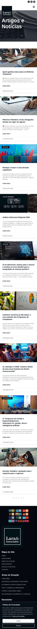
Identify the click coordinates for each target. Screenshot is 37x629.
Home (4, 555)
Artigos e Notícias (8, 567)
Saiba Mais (6, 86)
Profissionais (7, 564)
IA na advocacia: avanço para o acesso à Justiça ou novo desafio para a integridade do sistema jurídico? (18, 267)
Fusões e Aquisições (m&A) (11, 591)
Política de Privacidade (18, 616)
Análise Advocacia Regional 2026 (16, 217)
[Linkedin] (34, 2)
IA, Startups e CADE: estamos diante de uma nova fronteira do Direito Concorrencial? (18, 369)
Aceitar (18, 621)
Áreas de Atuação (8, 561)
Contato (5, 569)
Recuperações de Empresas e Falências (16, 594)
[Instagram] (29, 2)
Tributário (6, 578)
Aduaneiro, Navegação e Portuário (15, 581)
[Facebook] (31, 2)
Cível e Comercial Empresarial (13, 588)
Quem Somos (6, 558)
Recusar (18, 625)
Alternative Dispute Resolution (14, 584)
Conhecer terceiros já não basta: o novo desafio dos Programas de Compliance (17, 317)
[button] (33, 7)
